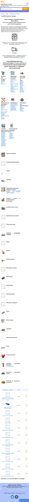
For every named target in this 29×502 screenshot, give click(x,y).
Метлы (8, 250)
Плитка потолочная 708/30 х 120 (7, 437)
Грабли (8, 170)
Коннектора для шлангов (12, 215)
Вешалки (8, 190)
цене (19, 389)
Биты (21, 106)
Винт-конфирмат (16, 190)
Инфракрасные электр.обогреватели (14, 104)
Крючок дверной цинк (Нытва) (8, 415)
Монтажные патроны (11, 267)
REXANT (21, 81)
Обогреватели (14, 102)
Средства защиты (10, 366)
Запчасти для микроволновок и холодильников (4, 109)
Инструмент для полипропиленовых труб (14, 83)
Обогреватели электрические (13, 109)
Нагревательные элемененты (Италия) (5, 104)
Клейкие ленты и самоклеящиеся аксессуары (13, 200)
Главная (2, 13)
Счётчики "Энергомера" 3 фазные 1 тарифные (4, 144)
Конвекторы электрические (13, 107)
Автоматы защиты (11, 136)
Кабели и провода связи (22, 85)
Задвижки (8, 179)
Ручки (7, 346)
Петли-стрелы (9, 320)
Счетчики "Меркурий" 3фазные (3, 136)
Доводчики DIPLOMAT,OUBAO (13, 192)
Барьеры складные (11, 153)
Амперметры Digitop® (12, 138)
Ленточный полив (10, 224)
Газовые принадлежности (12, 162)
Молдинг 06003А (8, 422)
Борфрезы (22, 107)
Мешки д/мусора (10, 259)
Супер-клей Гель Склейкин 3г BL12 (8, 468)
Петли (7, 311)
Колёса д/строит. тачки (12, 206)
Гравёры (21, 108)
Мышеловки (9, 276)
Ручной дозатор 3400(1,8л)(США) (7, 461)
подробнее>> (22, 57)
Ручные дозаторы (10, 354)
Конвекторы (12, 105)
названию (11, 389)
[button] (24, 500)
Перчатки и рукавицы (11, 302)
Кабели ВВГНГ (21, 83)
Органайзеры (9, 285)
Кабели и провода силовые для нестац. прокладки (22, 89)
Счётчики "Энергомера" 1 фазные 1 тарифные (4, 140)
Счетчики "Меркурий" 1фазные (3, 133)
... (10, 92)
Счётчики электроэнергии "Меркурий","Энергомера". (8, 130)
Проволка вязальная (11, 337)
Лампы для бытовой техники (3, 113)
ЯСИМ (24, 493)
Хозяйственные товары (14, 13)
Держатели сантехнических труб (13, 79)
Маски (7, 241)
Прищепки (8, 328)
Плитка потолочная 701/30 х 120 (7, 430)
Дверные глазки (10, 191)
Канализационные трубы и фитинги (14, 86)
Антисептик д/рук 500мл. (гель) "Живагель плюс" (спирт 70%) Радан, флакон (7, 398)
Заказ (2, 106)
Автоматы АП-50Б (11, 134)
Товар (7, 13)
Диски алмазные (22, 110)
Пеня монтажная (10, 293)
